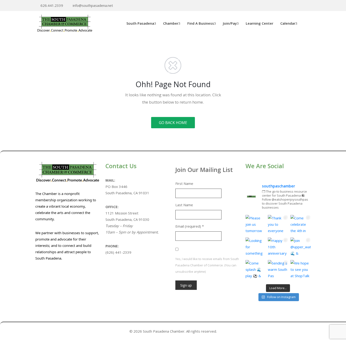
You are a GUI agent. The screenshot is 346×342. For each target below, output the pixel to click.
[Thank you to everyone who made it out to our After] (278, 225)
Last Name (184, 204)
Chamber (170, 23)
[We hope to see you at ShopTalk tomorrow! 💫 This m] (300, 270)
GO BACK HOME (173, 122)
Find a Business (200, 23)
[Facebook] (302, 6)
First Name (184, 183)
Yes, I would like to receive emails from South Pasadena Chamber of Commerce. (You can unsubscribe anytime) (207, 265)
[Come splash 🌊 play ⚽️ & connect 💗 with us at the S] (255, 270)
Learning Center (259, 23)
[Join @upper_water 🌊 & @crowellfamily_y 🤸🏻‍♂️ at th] (300, 247)
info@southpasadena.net (93, 5)
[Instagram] (309, 6)
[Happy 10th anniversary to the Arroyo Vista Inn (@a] (278, 247)
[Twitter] (294, 6)
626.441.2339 (51, 5)
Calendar (287, 23)
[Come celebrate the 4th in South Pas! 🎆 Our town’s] (300, 225)
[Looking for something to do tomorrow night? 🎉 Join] (255, 247)
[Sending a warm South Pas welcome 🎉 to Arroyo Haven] (278, 270)
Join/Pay (230, 23)
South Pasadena (140, 23)
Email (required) (189, 226)
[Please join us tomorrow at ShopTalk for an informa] (255, 225)
